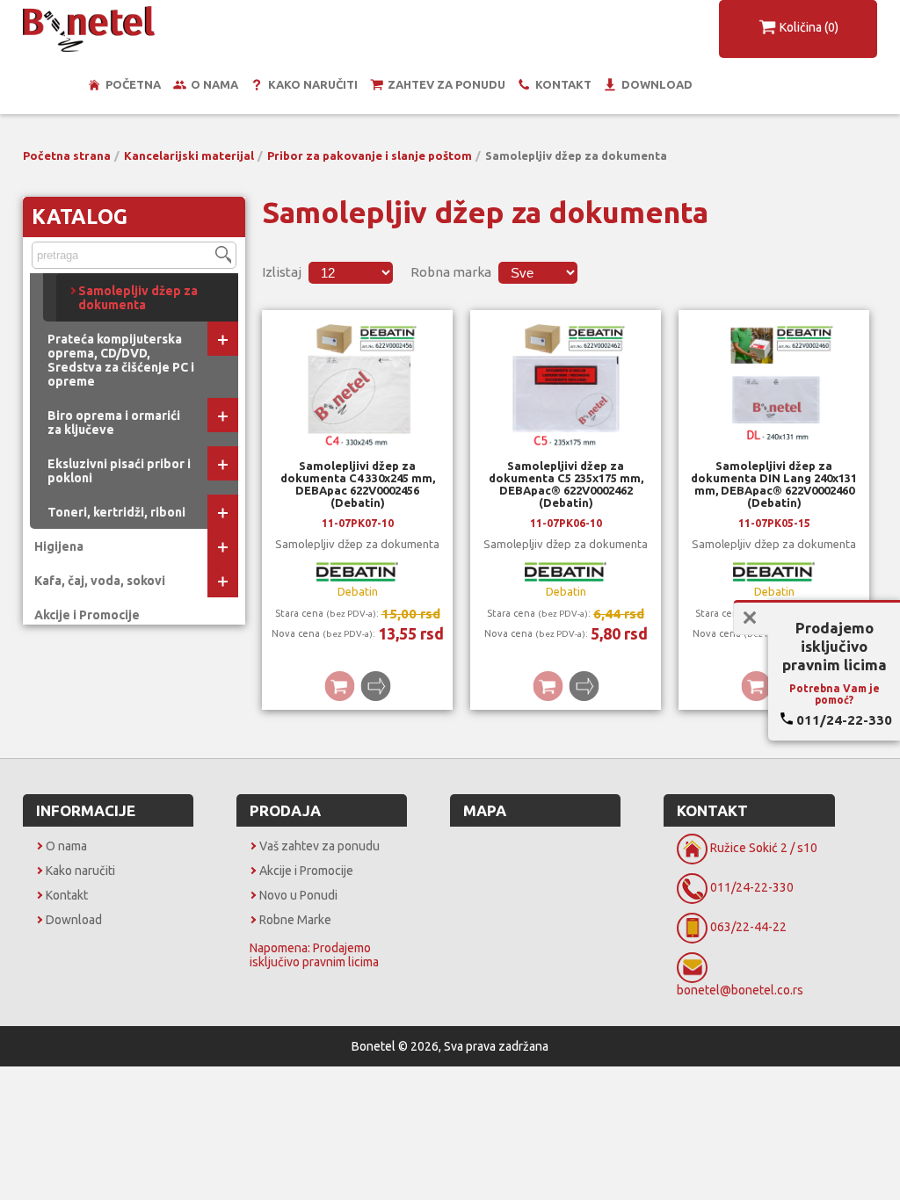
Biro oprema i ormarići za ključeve (113, 422)
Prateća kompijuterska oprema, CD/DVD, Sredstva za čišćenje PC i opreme (120, 360)
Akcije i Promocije (87, 615)
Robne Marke (295, 920)
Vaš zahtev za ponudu (319, 846)
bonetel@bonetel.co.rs (740, 990)
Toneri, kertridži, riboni (116, 512)
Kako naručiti (313, 84)
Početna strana (67, 155)
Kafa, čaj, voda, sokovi (99, 581)
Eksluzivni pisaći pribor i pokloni (119, 471)
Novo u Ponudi (298, 895)
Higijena (58, 546)
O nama (214, 84)
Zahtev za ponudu (446, 84)
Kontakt (563, 84)
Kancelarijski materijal (189, 155)
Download (657, 84)
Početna (133, 84)
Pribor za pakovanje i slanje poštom (369, 155)
